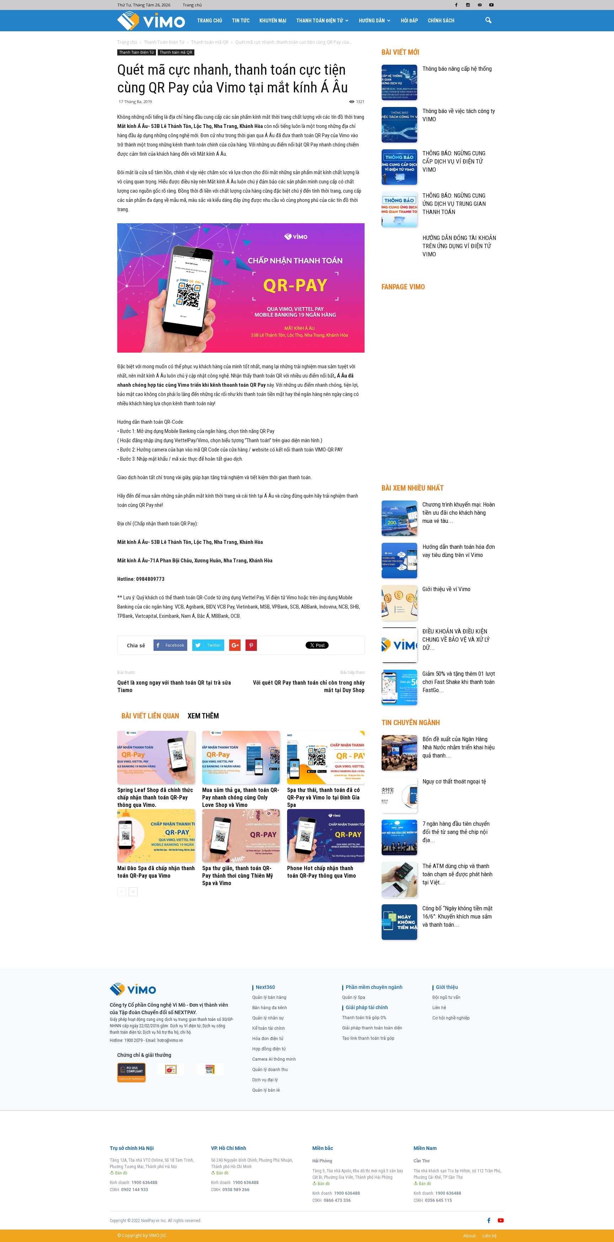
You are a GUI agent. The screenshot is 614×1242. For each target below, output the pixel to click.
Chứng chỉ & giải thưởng (144, 1055)
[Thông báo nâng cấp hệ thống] (399, 82)
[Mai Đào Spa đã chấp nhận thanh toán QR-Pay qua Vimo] (156, 835)
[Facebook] (456, 5)
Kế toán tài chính (268, 1028)
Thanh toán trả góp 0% (364, 1017)
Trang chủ (192, 4)
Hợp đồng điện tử (269, 1048)
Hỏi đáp (409, 20)
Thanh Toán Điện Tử (319, 20)
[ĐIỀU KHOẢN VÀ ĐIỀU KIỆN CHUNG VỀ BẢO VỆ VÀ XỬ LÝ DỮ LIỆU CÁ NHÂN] (399, 645)
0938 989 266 (235, 1189)
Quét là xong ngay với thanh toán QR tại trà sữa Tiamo (174, 686)
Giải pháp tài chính (367, 1007)
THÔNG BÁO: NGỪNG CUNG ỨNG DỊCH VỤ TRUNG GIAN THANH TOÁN (454, 203)
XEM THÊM (203, 716)
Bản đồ (120, 1173)
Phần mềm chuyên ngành (374, 987)
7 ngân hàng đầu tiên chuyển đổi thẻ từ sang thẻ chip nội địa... (456, 832)
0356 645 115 (438, 1200)
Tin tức (240, 20)
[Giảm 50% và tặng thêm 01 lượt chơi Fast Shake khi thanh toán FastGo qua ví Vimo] (399, 687)
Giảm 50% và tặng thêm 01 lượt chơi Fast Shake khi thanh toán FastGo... (458, 682)
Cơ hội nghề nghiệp (451, 1018)
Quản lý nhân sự (268, 1018)
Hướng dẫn (372, 20)
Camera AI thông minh (274, 1059)
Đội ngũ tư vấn (446, 997)
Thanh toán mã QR (176, 52)
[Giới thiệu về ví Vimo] (399, 603)
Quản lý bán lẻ (266, 1090)
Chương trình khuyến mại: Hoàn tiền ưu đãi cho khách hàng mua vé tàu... (458, 512)
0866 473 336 (337, 1200)
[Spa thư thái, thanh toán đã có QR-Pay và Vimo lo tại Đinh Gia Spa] (326, 757)
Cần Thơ (422, 1160)
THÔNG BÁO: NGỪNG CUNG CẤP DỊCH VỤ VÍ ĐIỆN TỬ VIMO (453, 161)
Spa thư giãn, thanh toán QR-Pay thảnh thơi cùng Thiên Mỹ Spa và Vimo (237, 876)
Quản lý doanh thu (270, 1069)
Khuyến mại (272, 20)
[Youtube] (491, 5)
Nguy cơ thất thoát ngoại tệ (454, 781)
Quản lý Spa (353, 997)
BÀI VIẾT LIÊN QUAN (150, 716)
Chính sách (441, 20)
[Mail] (479, 5)
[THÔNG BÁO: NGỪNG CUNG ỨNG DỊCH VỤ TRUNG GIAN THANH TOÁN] (399, 209)
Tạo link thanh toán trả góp (368, 1038)
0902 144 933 (134, 1189)
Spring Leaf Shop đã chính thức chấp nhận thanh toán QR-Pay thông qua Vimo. (155, 797)
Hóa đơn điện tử (267, 1038)
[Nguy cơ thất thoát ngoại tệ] (399, 795)
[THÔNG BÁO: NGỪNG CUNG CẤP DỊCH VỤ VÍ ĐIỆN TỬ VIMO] (399, 167)
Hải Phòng (322, 1160)
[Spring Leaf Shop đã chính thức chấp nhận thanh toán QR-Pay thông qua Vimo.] (156, 757)
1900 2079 (133, 1040)
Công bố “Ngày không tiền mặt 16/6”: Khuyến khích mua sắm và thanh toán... (457, 916)
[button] (488, 20)
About (469, 1236)
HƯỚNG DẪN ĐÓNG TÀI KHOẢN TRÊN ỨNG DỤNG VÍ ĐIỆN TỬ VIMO (459, 246)
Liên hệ (439, 1007)
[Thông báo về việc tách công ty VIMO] (399, 125)
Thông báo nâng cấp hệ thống (457, 68)
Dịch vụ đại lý (265, 1079)
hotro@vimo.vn (170, 1040)
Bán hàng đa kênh (269, 1007)
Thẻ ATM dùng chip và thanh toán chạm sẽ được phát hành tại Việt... (457, 874)
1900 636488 (144, 1182)
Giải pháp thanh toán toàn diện (372, 1028)
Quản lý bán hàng (269, 997)
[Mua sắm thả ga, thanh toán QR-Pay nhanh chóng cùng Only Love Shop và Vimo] (241, 757)
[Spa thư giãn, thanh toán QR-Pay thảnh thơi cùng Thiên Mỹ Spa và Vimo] (241, 835)
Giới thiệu (447, 987)
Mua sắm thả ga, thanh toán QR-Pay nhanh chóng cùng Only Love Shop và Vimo (240, 797)
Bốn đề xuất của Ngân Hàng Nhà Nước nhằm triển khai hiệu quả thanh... (458, 747)
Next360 (265, 987)
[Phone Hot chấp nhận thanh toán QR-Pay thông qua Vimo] (326, 835)
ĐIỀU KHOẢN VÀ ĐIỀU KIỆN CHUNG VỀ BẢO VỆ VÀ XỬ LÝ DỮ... (456, 639)
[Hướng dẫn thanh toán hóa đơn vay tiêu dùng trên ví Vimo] (399, 560)
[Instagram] (468, 5)
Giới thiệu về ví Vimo (446, 589)
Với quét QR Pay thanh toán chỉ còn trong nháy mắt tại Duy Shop (309, 686)
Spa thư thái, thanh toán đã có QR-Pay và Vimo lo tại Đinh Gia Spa (323, 797)
